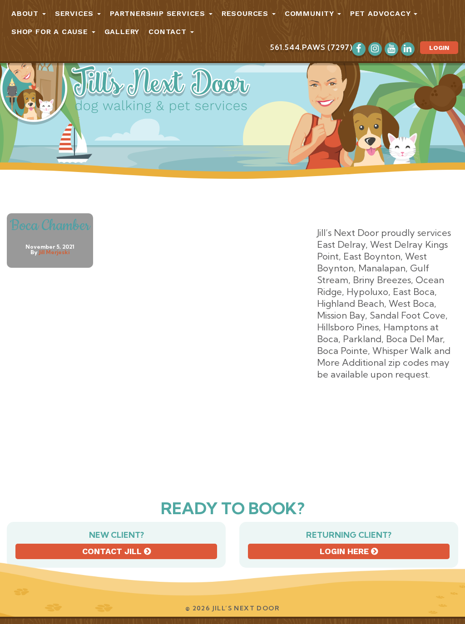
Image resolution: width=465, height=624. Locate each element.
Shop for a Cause (51, 31)
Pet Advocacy (381, 13)
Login (439, 47)
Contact (168, 31)
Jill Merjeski (54, 252)
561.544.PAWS (298, 47)
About (26, 13)
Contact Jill (113, 551)
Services (75, 13)
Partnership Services (159, 13)
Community (310, 13)
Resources (246, 13)
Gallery (122, 31)
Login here (345, 551)
